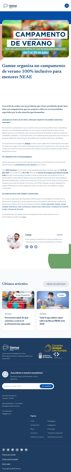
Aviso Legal (6, 464)
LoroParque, (26, 207)
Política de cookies (9, 455)
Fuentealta (50, 204)
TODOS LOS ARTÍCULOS (55, 284)
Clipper (57, 204)
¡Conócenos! (34, 425)
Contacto (33, 433)
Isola (19, 207)
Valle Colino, (46, 207)
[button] (67, 6)
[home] (10, 5)
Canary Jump (36, 207)
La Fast (4, 209)
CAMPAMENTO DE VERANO (25, 165)
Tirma (43, 204)
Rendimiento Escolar (55, 437)
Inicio (32, 421)
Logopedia (51, 425)
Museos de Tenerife (16, 209)
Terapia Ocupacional (55, 433)
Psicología (51, 429)
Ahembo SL (13, 207)
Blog (32, 429)
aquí (24, 217)
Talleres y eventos (37, 437)
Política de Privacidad (10, 459)
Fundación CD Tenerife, (60, 207)
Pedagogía (51, 421)
